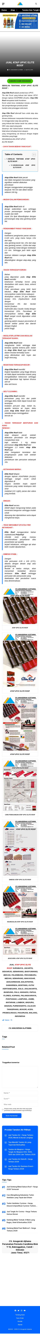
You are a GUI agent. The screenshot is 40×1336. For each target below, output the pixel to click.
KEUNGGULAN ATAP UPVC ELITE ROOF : (24, 166)
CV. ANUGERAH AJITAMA (16, 69)
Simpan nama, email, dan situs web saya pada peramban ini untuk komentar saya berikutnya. (18, 1109)
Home (4, 10)
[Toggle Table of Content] (33, 154)
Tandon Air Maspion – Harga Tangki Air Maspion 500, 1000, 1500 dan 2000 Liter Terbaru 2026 (21, 1152)
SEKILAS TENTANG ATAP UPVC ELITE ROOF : (21, 160)
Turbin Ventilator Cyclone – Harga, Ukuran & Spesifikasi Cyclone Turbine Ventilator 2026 (21, 1205)
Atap (13, 10)
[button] (36, 4)
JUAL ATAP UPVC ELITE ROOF (20, 64)
